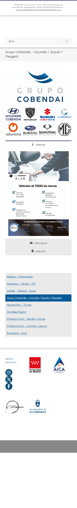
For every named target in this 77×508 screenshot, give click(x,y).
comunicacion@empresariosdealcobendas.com (38, 10)
